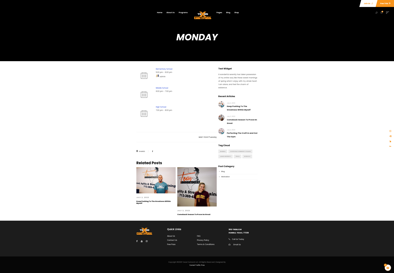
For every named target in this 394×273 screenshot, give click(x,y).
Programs (183, 12)
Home (159, 12)
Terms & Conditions (205, 244)
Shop (236, 12)
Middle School (162, 88)
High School (161, 107)
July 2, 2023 (142, 197)
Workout (247, 156)
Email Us (237, 244)
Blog (228, 12)
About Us (170, 12)
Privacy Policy (203, 240)
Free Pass (171, 244)
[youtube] (390, 136)
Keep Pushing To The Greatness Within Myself (153, 202)
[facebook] (390, 146)
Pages (219, 12)
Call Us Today (237, 239)
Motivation (225, 177)
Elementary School (164, 69)
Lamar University (225, 156)
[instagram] (390, 131)
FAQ (198, 236)
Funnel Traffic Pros (197, 265)
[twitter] (390, 141)
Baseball (223, 151)
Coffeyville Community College (240, 151)
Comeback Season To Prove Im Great (193, 214)
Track (237, 156)
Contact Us (172, 240)
